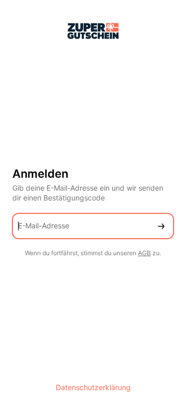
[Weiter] (161, 226)
